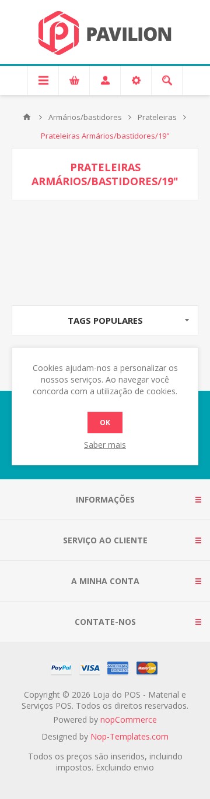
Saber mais (105, 444)
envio (144, 767)
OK (105, 422)
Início (27, 117)
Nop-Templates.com (129, 736)
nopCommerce (128, 719)
